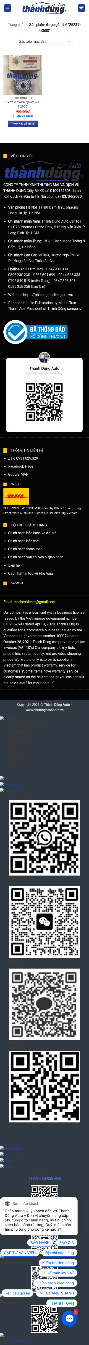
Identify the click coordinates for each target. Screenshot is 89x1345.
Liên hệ (14, 565)
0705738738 (19, 1342)
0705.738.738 (20, 742)
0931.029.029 (20, 737)
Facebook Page (20, 466)
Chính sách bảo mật (23, 541)
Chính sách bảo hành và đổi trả (32, 533)
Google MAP (18, 474)
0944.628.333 (20, 731)
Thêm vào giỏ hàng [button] (23, 123)
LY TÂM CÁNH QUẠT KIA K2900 (22, 104)
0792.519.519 (20, 754)
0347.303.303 (20, 760)
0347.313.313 (20, 748)
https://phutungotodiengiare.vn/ (48, 295)
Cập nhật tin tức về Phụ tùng (30, 573)
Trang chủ (16, 25)
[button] (7, 8)
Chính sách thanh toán (25, 549)
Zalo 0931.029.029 (23, 458)
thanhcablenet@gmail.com (34, 602)
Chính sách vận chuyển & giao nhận (35, 557)
